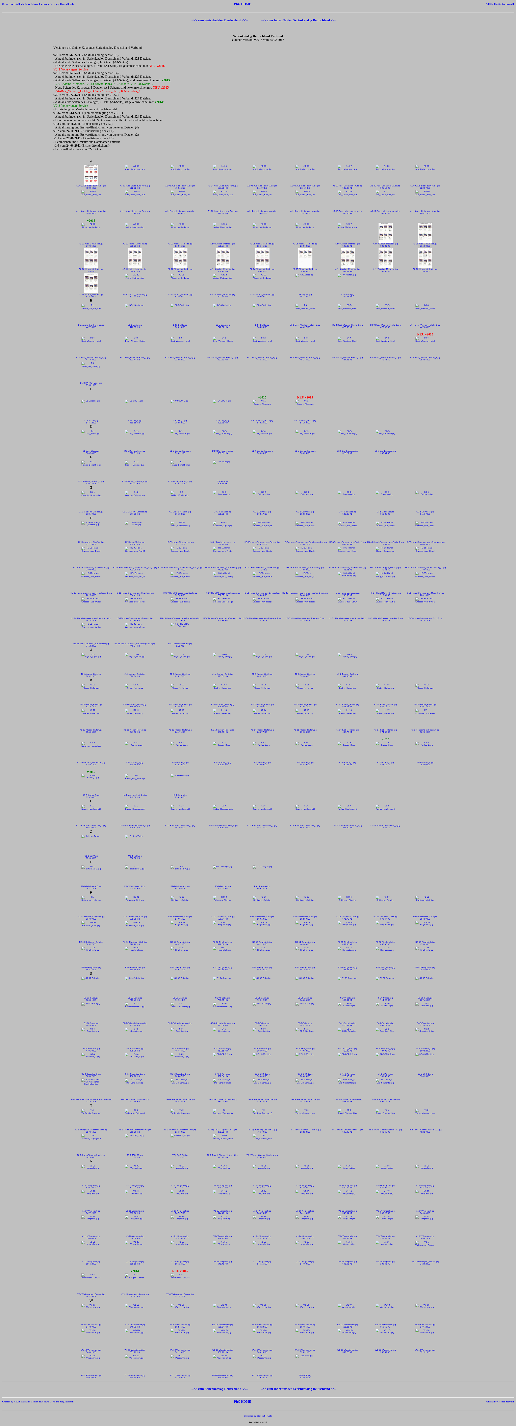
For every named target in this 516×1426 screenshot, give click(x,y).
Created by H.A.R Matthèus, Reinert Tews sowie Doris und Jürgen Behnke (38, 4)
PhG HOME (242, 4)
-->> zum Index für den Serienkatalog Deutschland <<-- (298, 20)
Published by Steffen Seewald (472, 4)
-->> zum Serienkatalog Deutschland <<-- (220, 20)
